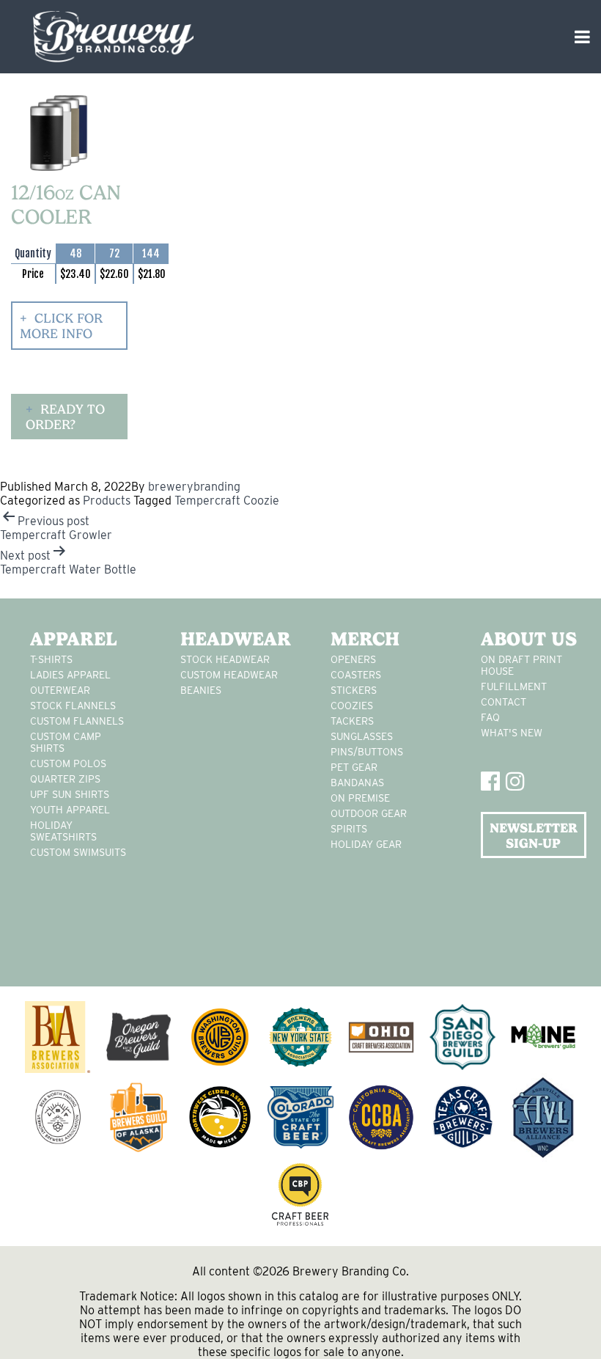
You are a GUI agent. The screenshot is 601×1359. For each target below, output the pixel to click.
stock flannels (73, 705)
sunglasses (362, 736)
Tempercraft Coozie (226, 501)
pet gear (354, 767)
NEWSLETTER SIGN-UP (534, 835)
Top (566, 1324)
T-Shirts (51, 659)
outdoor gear (369, 813)
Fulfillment (514, 686)
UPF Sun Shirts (69, 794)
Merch (365, 639)
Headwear (233, 639)
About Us (529, 639)
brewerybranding (194, 487)
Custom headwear (229, 675)
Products (106, 501)
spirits (349, 829)
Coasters (356, 675)
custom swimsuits (78, 852)
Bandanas (357, 782)
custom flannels (77, 721)
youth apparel (70, 810)
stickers (354, 690)
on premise (360, 798)
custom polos (68, 763)
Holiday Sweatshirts (63, 831)
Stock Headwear (225, 659)
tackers (352, 721)
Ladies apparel (70, 675)
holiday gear (366, 844)
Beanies (200, 690)
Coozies (352, 705)
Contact (503, 702)
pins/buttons (367, 752)
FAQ (490, 717)
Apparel (73, 639)
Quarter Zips (65, 779)
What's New (511, 733)
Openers (353, 659)
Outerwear (60, 690)
